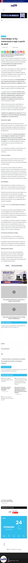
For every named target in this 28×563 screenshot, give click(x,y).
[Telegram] (15, 52)
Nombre (3, 343)
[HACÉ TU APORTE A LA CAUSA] (14, 549)
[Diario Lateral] (14, 5)
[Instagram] (21, 52)
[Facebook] (5, 52)
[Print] (7, 52)
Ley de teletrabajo (17, 265)
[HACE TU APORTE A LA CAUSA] (14, 15)
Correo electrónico (5, 348)
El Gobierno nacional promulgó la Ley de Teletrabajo (6, 388)
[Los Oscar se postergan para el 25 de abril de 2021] (7, 447)
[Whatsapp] (2, 52)
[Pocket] (18, 52)
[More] (23, 52)
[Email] (10, 52)
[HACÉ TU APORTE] (14, 276)
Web (2, 353)
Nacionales (3, 36)
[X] (13, 52)
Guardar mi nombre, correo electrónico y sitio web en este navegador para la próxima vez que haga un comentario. (13, 361)
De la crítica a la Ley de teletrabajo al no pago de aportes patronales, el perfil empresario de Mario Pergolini (21, 390)
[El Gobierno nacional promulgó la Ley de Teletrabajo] (7, 382)
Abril (7, 265)
